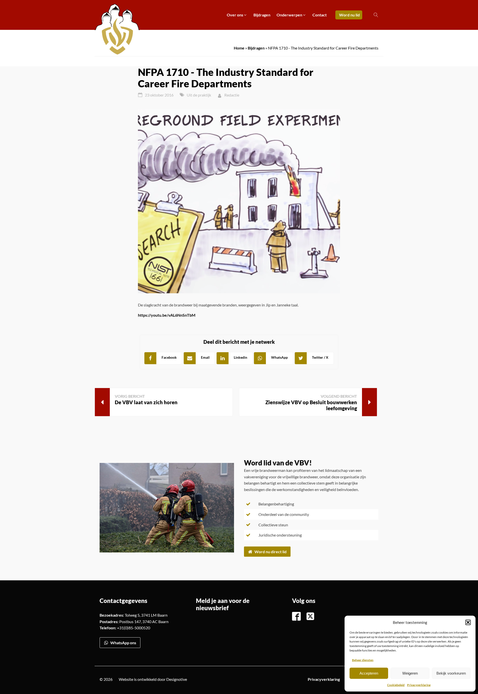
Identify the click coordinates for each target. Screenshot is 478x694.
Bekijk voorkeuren (451, 673)
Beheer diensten (362, 660)
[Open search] (375, 14)
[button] (468, 622)
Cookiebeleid (396, 685)
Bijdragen (256, 48)
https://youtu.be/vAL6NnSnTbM (166, 315)
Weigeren (410, 673)
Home (239, 48)
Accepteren (368, 673)
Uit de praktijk (199, 95)
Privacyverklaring (418, 685)
